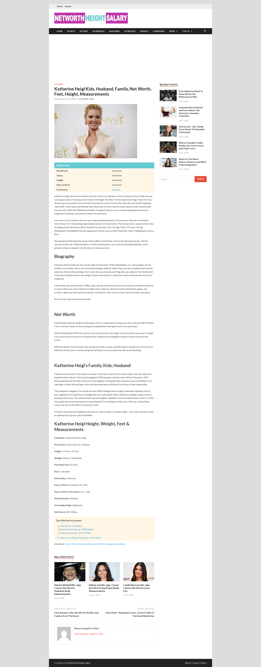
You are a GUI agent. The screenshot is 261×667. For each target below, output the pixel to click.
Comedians (158, 31)
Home (60, 31)
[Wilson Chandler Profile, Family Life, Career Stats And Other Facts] (168, 143)
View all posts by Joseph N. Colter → (90, 633)
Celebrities (98, 31)
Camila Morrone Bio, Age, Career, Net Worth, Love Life (136, 588)
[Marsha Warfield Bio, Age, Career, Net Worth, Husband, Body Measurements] (69, 582)
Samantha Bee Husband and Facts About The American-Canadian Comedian (191, 111)
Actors (84, 31)
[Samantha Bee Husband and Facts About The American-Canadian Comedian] (168, 107)
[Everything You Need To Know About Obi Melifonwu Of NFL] (168, 91)
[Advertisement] (130, 59)
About (187, 663)
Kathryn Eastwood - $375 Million (75, 533)
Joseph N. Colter (87, 99)
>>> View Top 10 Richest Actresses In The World (78, 537)
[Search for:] (183, 179)
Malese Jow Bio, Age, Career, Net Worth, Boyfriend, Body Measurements (104, 588)
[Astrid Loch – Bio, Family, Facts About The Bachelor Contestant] (168, 127)
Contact (195, 663)
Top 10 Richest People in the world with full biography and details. (95, 544)
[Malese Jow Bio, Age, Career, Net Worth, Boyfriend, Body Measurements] (104, 582)
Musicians (114, 31)
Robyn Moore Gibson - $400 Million (77, 529)
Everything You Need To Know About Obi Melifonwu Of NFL (191, 94)
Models (144, 31)
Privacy (204, 663)
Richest (60, 6)
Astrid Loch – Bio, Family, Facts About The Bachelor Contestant (192, 129)
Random (68, 6)
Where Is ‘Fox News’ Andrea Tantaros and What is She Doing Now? (192, 162)
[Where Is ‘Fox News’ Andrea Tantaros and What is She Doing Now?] (168, 159)
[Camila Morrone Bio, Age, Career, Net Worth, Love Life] (138, 582)
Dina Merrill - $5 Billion (71, 526)
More (172, 31)
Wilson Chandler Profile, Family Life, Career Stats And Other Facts (191, 145)
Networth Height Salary (80, 663)
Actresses (130, 31)
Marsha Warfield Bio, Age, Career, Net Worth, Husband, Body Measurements (67, 589)
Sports (71, 31)
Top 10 (185, 31)
